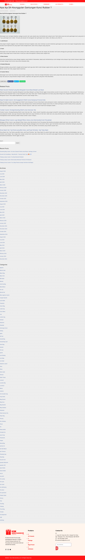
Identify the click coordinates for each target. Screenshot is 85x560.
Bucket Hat (2, 292)
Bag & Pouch (34, 4)
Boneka (1, 281)
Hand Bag (2, 344)
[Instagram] (8, 549)
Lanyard (2, 380)
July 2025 (2, 206)
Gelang (1, 330)
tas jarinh (2, 476)
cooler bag (2, 308)
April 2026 (2, 182)
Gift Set (1, 336)
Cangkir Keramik (3, 297)
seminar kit (2, 446)
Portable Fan (3, 432)
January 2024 (3, 256)
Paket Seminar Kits (4, 413)
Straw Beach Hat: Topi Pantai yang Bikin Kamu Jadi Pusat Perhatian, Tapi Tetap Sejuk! (24, 130)
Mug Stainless (3, 407)
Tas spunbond (3, 492)
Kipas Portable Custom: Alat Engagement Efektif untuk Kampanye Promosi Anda (22, 100)
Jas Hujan (2, 360)
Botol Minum (2, 286)
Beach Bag (2, 273)
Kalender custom (3, 363)
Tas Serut (2, 489)
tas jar (1, 473)
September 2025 (3, 201)
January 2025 (3, 223)
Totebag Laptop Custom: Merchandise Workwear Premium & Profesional (15, 159)
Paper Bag (2, 415)
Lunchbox (2, 385)
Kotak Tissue (3, 377)
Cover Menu (2, 311)
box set (1, 289)
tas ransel (2, 484)
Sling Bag (2, 457)
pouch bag (2, 435)
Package (22, 4)
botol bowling (3, 284)
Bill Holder (2, 278)
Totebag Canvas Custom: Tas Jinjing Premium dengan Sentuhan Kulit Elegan (16, 162)
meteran (2, 391)
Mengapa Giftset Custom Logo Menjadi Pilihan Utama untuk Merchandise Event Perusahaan (26, 120)
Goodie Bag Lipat (4, 341)
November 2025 (3, 195)
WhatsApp (23, 81)
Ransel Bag (2, 443)
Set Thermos (3, 451)
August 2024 (3, 237)
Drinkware (46, 4)
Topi (1, 500)
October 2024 (3, 231)
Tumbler (2, 511)
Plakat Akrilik (3, 429)
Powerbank (2, 437)
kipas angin (2, 371)
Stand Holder (3, 470)
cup (1, 314)
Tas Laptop (2, 478)
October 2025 (3, 198)
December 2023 (3, 258)
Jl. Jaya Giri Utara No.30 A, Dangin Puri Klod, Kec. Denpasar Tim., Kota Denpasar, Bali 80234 (67, 535)
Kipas (1, 369)
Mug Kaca (2, 402)
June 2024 (2, 242)
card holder (2, 300)
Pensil (1, 424)
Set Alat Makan (3, 448)
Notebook (2, 410)
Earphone (2, 322)
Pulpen (1, 440)
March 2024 (2, 250)
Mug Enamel (2, 399)
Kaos (1, 366)
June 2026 (2, 176)
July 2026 (2, 173)
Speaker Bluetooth (4, 462)
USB (1, 517)
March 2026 (2, 184)
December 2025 (3, 193)
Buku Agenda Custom (4, 295)
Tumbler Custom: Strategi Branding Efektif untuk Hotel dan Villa (18, 110)
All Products (59, 4)
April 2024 (2, 248)
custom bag (2, 317)
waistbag (2, 520)
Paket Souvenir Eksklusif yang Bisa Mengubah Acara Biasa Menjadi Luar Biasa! (22, 90)
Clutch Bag (2, 306)
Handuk (1, 347)
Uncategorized (4, 10)
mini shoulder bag (4, 393)
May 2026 (2, 179)
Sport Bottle (2, 467)
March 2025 (2, 217)
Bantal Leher (2, 270)
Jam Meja (2, 358)
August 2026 (3, 171)
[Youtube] (10, 549)
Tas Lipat (2, 481)
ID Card (1, 350)
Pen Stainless (3, 421)
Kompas (1, 374)
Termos (1, 498)
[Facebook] (6, 549)
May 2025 (2, 212)
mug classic (2, 396)
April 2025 (2, 215)
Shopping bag (3, 454)
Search (1, 140)
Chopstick (2, 303)
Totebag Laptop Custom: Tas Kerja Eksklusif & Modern (12, 157)
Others (71, 4)
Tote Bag (2, 503)
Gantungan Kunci (3, 328)
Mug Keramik (3, 404)
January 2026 (3, 190)
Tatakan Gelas (3, 495)
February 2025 (3, 220)
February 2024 (3, 253)
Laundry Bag (3, 382)
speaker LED (3, 465)
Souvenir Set (3, 459)
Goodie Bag (2, 339)
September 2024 (3, 234)
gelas (1, 333)
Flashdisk (2, 325)
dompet (1, 319)
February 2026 (3, 187)
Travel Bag (2, 509)
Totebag (2, 506)
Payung (1, 418)
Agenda (1, 267)
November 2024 (3, 228)
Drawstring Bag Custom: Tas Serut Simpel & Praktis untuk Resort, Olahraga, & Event (18, 151)
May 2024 (2, 245)
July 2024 (2, 239)
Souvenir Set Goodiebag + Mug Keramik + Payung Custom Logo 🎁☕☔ (15, 154)
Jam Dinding (2, 355)
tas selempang (3, 487)
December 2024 (3, 226)
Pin (0, 426)
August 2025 (3, 204)
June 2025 (2, 209)
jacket (1, 352)
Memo (1, 388)
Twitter (16, 81)
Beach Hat (2, 275)
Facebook (11, 81)
